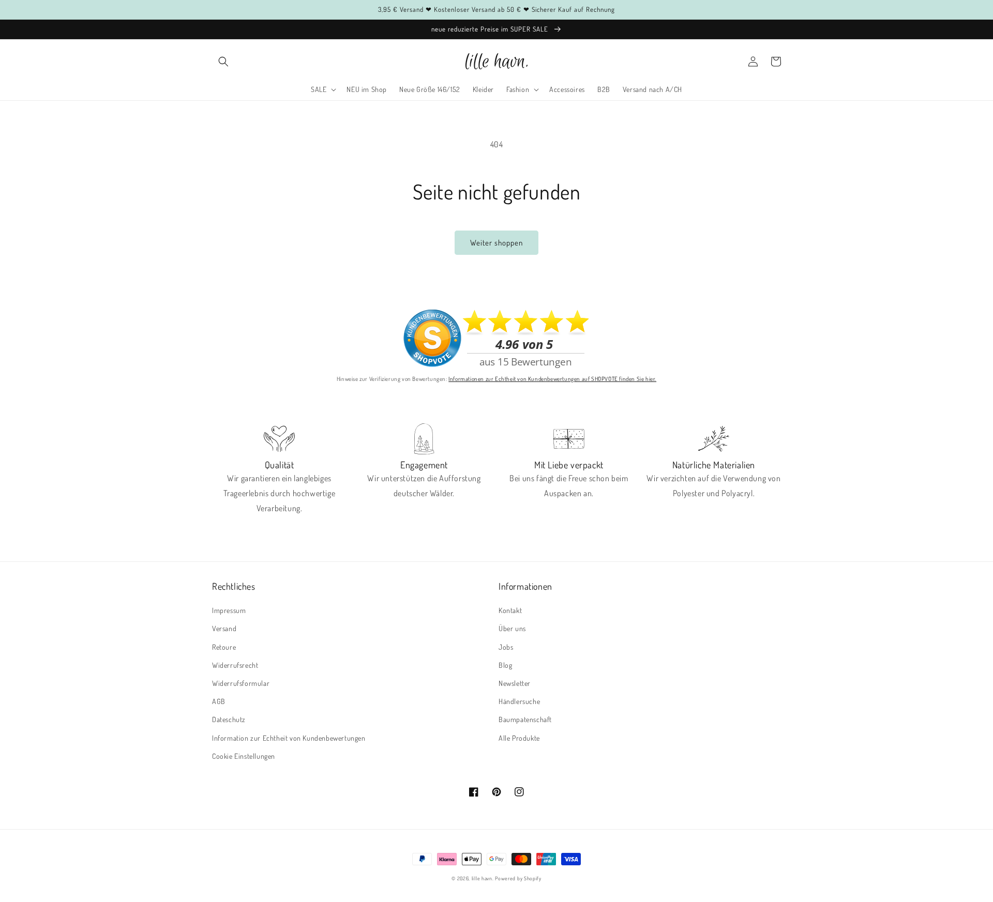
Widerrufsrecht (235, 665)
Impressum (229, 610)
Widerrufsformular (240, 683)
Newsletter (515, 683)
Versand (224, 628)
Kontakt (510, 610)
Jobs (506, 647)
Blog (505, 665)
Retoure (224, 647)
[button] (223, 61)
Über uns (512, 628)
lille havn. (483, 878)
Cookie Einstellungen (243, 756)
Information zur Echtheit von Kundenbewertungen (289, 737)
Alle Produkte (519, 737)
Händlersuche (519, 701)
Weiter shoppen (496, 243)
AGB (218, 701)
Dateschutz (229, 719)
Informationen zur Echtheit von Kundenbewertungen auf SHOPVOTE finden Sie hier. (552, 379)
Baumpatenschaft (525, 719)
